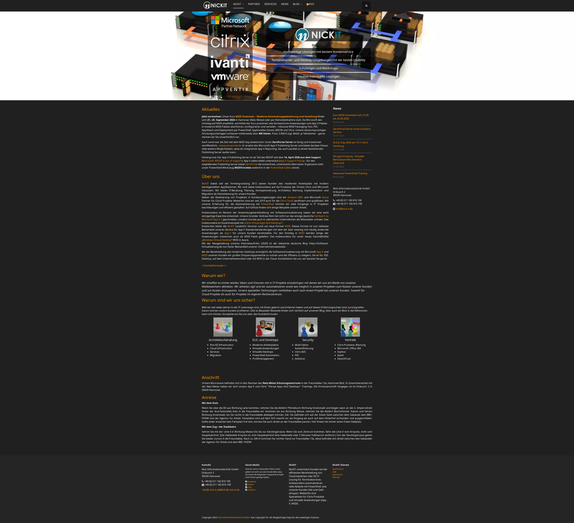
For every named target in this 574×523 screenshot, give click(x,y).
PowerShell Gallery (281, 167)
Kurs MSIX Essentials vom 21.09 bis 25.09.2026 (350, 116)
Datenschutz (338, 469)
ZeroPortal (251, 164)
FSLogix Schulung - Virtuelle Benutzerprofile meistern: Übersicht (348, 160)
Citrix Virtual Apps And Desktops (263, 223)
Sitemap (336, 477)
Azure (325, 197)
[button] (284, 97)
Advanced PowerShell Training (350, 173)
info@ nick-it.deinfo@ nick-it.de (220, 489)
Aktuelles (211, 109)
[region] (287, 54)
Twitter (250, 484)
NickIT (237, 4)
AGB (334, 471)
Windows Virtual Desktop (217, 240)
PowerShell (267, 204)
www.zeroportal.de (230, 145)
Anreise (209, 397)
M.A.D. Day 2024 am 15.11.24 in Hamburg (350, 144)
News (284, 4)
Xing (249, 487)
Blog (296, 4)
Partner (254, 4)
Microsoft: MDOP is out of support (222, 160)
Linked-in (251, 489)
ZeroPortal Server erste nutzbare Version (351, 130)
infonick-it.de (344, 208)
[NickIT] (215, 5)
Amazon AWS (295, 197)
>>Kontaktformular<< (214, 265)
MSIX (287, 226)
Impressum (337, 474)
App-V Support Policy (291, 160)
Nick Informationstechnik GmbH (234, 517)
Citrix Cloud (286, 200)
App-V (228, 233)
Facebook (251, 481)
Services (270, 4)
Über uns (211, 176)
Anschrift (210, 377)
